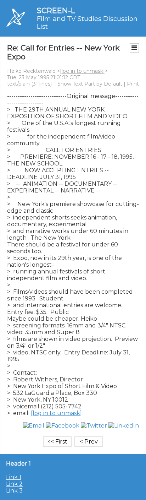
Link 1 (13, 477)
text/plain (18, 84)
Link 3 (14, 490)
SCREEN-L (56, 10)
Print (133, 84)
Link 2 (14, 483)
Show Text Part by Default (89, 84)
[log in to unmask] (82, 71)
